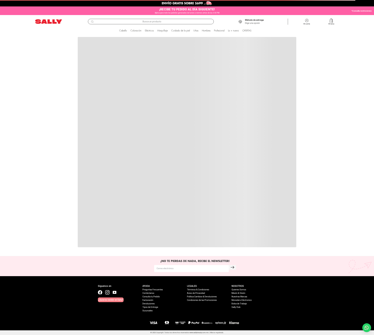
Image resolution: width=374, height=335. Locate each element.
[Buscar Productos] (92, 21)
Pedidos (219, 246)
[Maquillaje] (306, 202)
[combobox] (151, 21)
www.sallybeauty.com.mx (198, 333)
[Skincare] (210, 202)
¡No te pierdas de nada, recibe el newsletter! (195, 265)
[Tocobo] (186, 138)
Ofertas (155, 246)
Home (92, 246)
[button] (254, 21)
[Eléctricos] (115, 202)
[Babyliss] (99, 138)
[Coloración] (163, 202)
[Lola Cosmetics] (274, 138)
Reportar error (282, 246)
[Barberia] (258, 202)
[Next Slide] (333, 120)
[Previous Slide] (40, 120)
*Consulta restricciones (362, 11)
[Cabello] (67, 219)
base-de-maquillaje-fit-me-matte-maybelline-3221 (121, 37)
